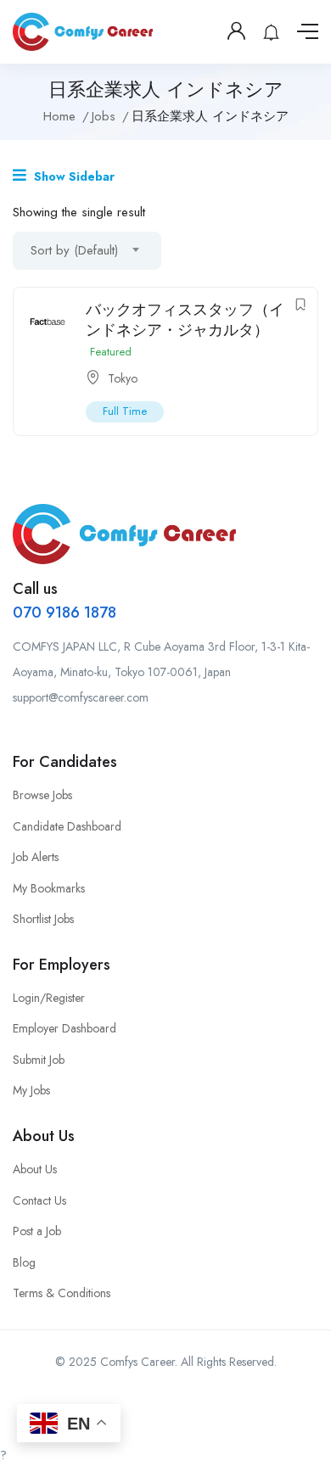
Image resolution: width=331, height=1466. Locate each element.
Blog (24, 1262)
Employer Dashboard (64, 1028)
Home (59, 116)
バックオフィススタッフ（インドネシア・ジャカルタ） (185, 319)
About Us (35, 1169)
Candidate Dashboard (67, 826)
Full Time (125, 411)
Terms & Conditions (61, 1292)
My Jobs (31, 1090)
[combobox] (87, 251)
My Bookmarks (49, 888)
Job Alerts (36, 856)
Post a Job (37, 1231)
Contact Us (39, 1200)
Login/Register (49, 997)
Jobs (103, 116)
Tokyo (122, 378)
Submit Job (39, 1059)
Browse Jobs (42, 794)
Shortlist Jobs (43, 918)
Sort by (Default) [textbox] (74, 250)
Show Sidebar (73, 176)
